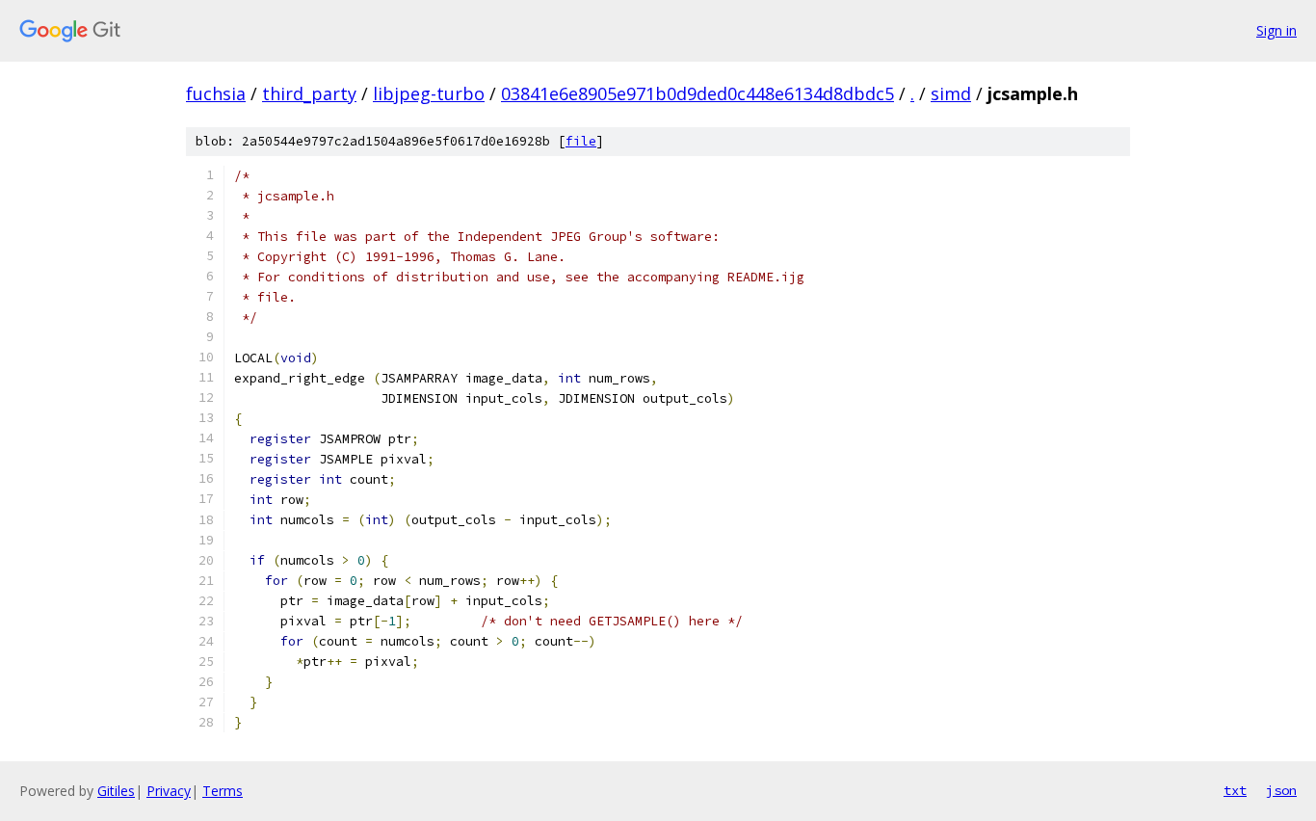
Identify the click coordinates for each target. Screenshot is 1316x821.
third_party (309, 93)
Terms (222, 790)
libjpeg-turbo (429, 93)
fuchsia (216, 93)
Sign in (1276, 30)
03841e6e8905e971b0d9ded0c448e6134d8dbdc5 (697, 93)
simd (951, 93)
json (1281, 790)
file (581, 141)
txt (1235, 790)
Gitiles (116, 790)
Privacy (168, 790)
